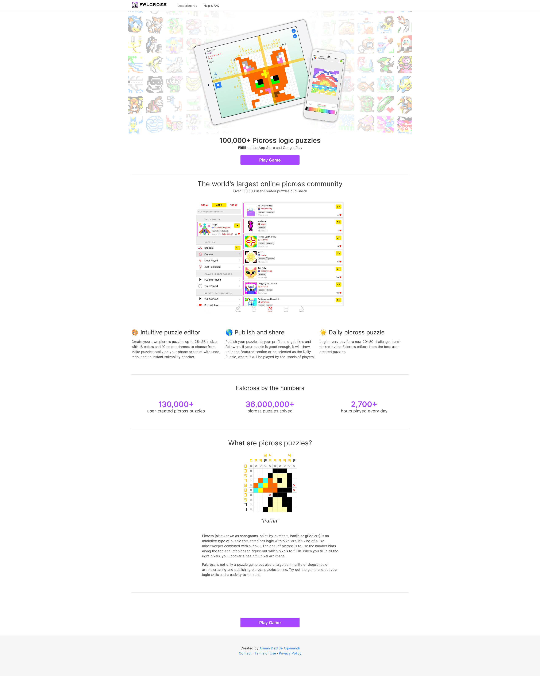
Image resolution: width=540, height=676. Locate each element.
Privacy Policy (290, 653)
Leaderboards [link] (187, 5)
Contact (245, 653)
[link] (151, 5)
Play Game (270, 160)
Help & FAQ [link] (211, 5)
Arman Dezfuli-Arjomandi (279, 648)
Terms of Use (265, 653)
